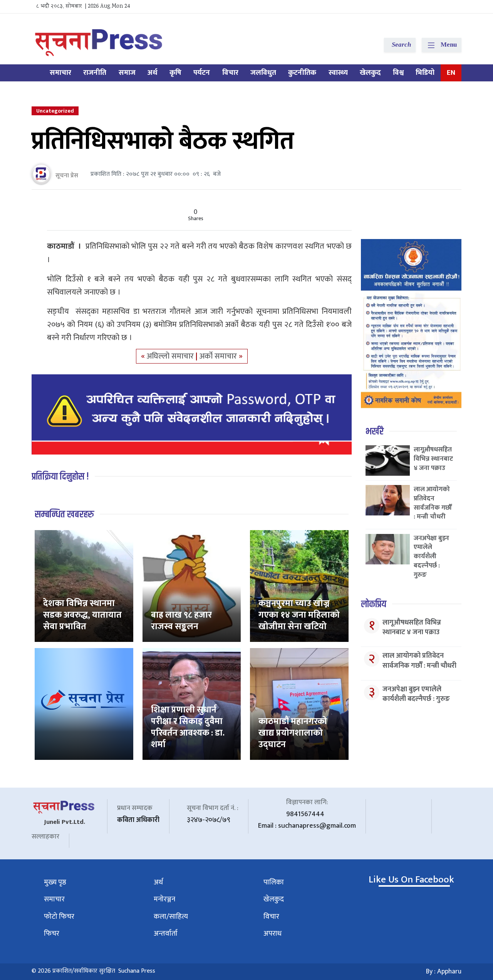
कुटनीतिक (302, 73)
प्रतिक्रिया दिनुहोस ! (60, 476)
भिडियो (425, 73)
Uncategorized (55, 110)
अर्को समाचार (219, 356)
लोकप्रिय (373, 604)
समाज (127, 73)
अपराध (272, 934)
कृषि (175, 73)
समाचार (60, 73)
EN (451, 73)
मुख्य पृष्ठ (55, 882)
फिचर (51, 934)
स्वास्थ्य (338, 73)
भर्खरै (375, 431)
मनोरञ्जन (164, 899)
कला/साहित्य (171, 917)
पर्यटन (201, 73)
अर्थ (153, 73)
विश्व (398, 73)
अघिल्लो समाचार (171, 356)
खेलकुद (370, 73)
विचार (230, 73)
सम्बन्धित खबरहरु (64, 514)
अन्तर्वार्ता (166, 934)
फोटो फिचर (59, 917)
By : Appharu (443, 971)
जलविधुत (263, 73)
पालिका (273, 882)
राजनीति (94, 73)
